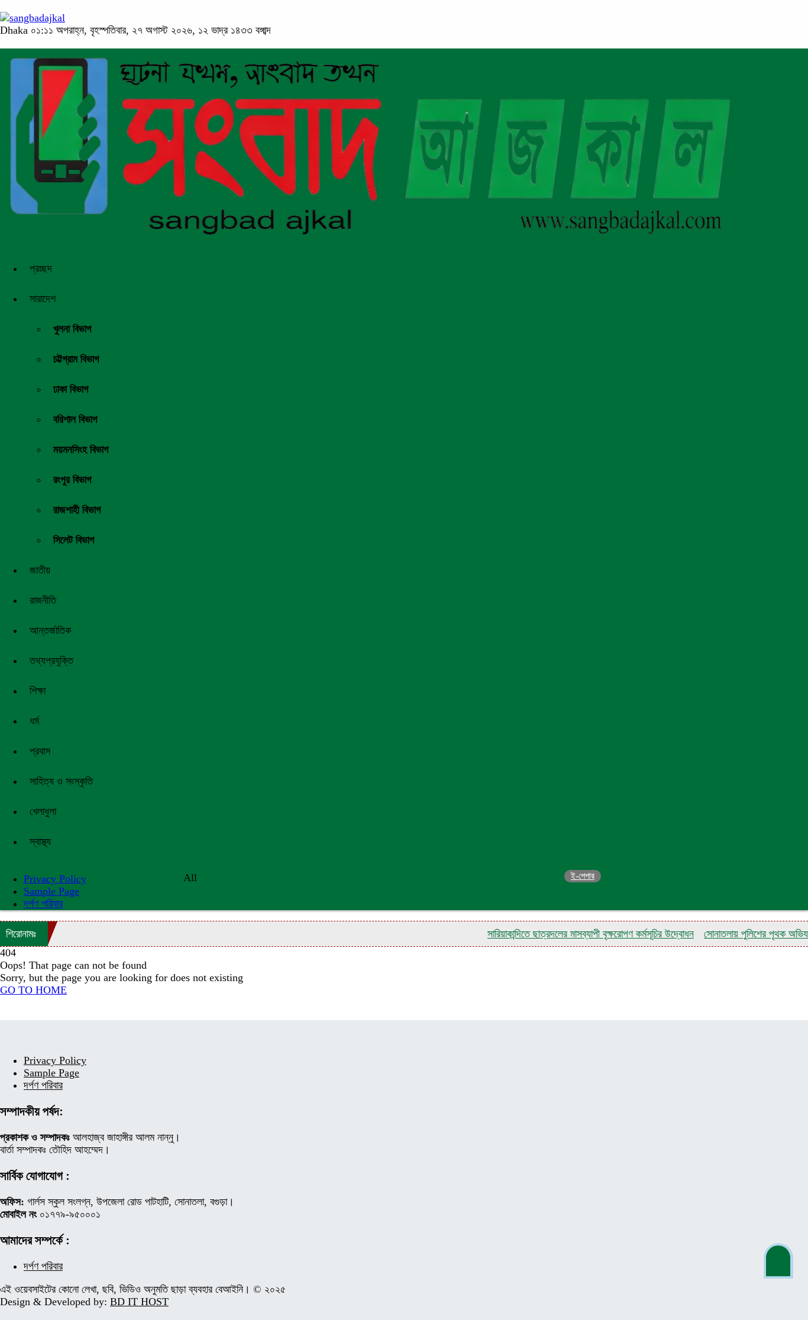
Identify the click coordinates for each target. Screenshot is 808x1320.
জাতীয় (40, 570)
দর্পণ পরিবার (43, 904)
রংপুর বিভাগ (72, 480)
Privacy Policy (55, 1060)
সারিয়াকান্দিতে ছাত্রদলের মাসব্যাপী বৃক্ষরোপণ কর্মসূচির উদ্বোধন (574, 934)
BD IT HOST (139, 1302)
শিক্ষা (38, 691)
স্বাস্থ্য (40, 841)
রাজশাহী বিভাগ (77, 510)
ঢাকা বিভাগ (71, 389)
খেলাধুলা (43, 811)
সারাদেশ (43, 299)
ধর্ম (34, 721)
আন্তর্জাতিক (50, 630)
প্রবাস (40, 751)
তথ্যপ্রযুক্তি (51, 661)
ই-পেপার (582, 876)
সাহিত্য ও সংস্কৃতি (61, 781)
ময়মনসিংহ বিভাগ (81, 449)
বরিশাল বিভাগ (75, 419)
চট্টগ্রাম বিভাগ (76, 359)
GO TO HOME (33, 990)
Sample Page (51, 891)
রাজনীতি (43, 600)
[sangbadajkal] (32, 18)
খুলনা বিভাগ (72, 329)
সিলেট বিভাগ (74, 540)
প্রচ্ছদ (41, 268)
